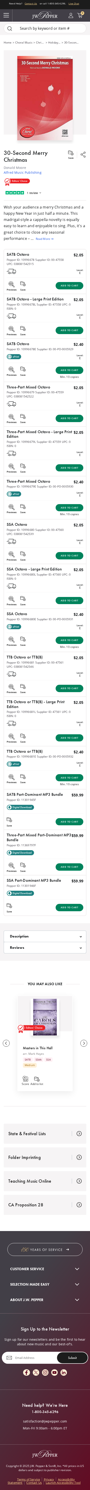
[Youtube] (54, 1372)
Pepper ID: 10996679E (21, 486)
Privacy (49, 1479)
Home (8, 42)
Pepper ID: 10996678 (20, 260)
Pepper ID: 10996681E (21, 756)
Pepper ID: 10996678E (21, 349)
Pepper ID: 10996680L (21, 574)
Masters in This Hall (38, 1048)
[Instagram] (45, 1372)
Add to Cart (69, 285)
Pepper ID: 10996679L (21, 442)
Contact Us (31, 3)
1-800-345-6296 (45, 1412)
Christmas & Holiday (40, 42)
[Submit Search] (10, 28)
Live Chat (74, 3)
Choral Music (24, 42)
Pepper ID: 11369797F (21, 845)
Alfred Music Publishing (23, 172)
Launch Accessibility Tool (63, 1483)
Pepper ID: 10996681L (21, 712)
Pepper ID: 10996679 (20, 392)
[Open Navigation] (6, 15)
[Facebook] (26, 1372)
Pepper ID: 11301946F (21, 886)
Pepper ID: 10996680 (20, 530)
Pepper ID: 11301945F (21, 800)
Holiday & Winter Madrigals (54, 42)
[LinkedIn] (63, 1372)
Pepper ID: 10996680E (21, 619)
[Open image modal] (45, 100)
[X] (36, 1372)
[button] (45, 97)
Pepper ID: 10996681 (20, 662)
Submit (72, 1358)
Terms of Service (28, 1479)
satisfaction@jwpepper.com (45, 1421)
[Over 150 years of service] (45, 1249)
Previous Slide (6, 1043)
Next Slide (83, 1043)
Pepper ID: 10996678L (21, 304)
